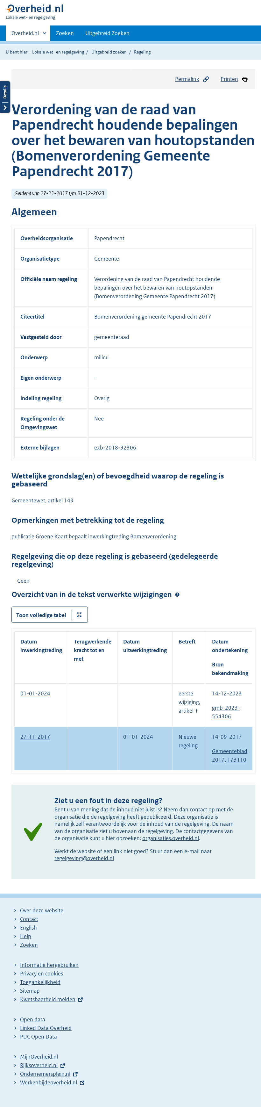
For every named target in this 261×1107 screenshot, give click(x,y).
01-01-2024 (35, 693)
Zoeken (65, 33)
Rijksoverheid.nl (39, 1065)
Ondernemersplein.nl (45, 1073)
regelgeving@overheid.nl (84, 858)
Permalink (187, 79)
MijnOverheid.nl (39, 1056)
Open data (32, 1019)
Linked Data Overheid (46, 1028)
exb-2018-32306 (115, 447)
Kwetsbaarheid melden (47, 999)
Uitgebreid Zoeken (107, 33)
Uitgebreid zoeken (109, 52)
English (28, 927)
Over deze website (41, 910)
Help (25, 936)
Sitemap (30, 990)
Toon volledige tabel (41, 615)
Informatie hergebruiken (49, 964)
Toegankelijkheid (40, 982)
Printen (229, 79)
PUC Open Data (38, 1036)
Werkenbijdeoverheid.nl (48, 1082)
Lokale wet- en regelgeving (58, 52)
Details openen (5, 97)
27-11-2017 (35, 736)
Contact (29, 919)
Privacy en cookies (41, 973)
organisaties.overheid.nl (170, 838)
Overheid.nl (25, 35)
